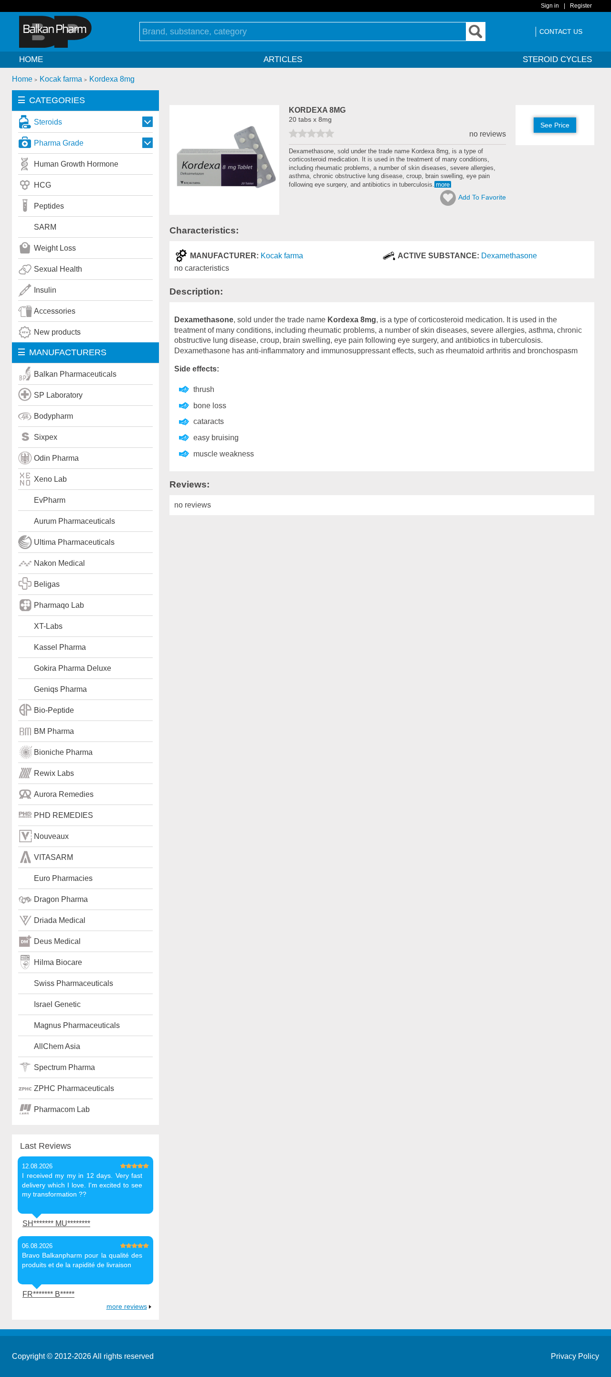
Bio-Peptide (54, 710)
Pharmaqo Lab (59, 605)
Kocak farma (282, 256)
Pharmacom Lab (62, 1109)
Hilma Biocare (58, 962)
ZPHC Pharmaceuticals (74, 1088)
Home (31, 59)
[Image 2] (224, 212)
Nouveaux (51, 836)
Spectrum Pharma (64, 1067)
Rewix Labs (54, 773)
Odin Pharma (56, 458)
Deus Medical (57, 941)
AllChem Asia (57, 1046)
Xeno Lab (50, 479)
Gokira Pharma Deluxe (72, 668)
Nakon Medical (59, 563)
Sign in (550, 5)
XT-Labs (48, 626)
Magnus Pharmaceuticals (77, 1025)
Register (581, 5)
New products (57, 332)
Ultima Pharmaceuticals (74, 542)
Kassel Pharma (60, 647)
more (443, 184)
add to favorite (482, 197)
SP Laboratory (58, 395)
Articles (282, 59)
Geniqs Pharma (60, 689)
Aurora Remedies (64, 794)
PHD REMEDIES (63, 815)
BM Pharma (54, 731)
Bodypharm (53, 416)
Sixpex (45, 437)
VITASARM (53, 857)
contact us (560, 31)
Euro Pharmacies (63, 878)
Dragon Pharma (61, 899)
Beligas (47, 584)
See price (554, 125)
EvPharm (49, 500)
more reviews (126, 1306)
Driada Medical (59, 920)
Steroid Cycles (557, 59)
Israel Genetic (57, 1004)
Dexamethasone (509, 256)
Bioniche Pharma (63, 752)
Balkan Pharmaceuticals (75, 374)
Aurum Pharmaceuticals (74, 521)
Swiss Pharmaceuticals (73, 983)
